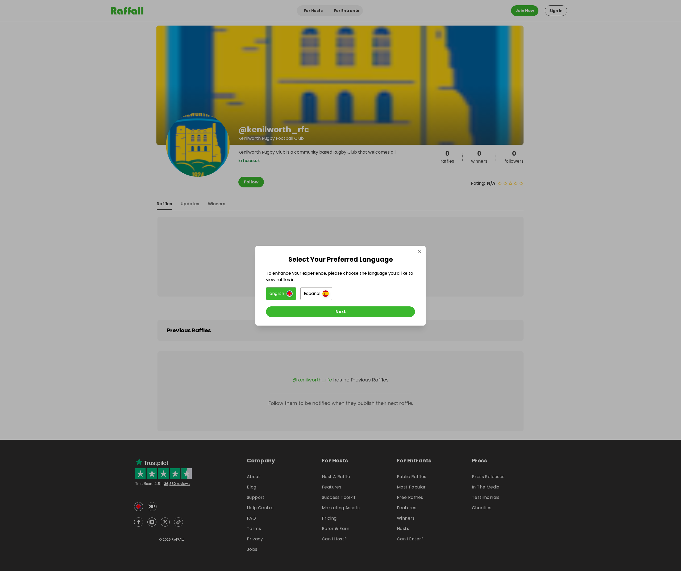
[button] (281, 293)
